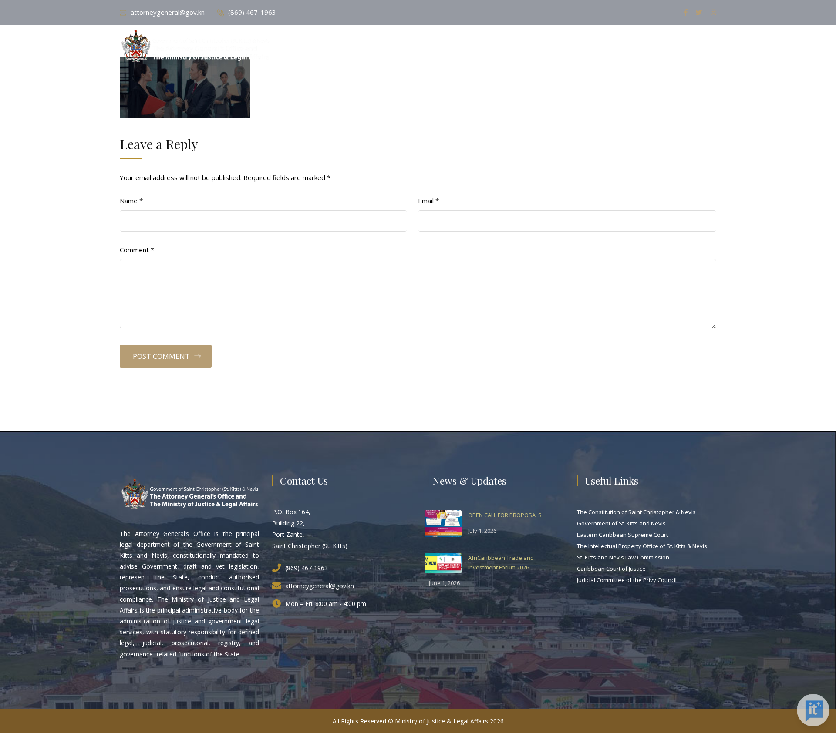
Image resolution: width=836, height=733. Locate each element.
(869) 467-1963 (252, 12)
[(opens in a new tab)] (443, 523)
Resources (616, 47)
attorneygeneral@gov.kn (168, 12)
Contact (667, 47)
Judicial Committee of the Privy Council (627, 580)
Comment (137, 249)
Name (131, 200)
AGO (498, 47)
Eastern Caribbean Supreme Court (622, 535)
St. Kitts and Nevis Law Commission (623, 557)
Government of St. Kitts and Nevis (621, 523)
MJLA (531, 47)
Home (423, 47)
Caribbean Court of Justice (611, 568)
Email (428, 200)
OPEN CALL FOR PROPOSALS (505, 515)
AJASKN (569, 47)
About (462, 47)
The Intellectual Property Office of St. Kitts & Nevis (642, 546)
